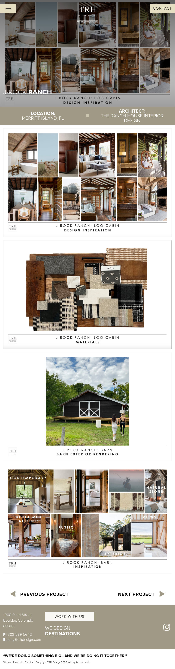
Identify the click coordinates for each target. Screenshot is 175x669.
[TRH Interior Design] (87, 12)
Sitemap (7, 662)
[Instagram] (167, 627)
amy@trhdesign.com (24, 639)
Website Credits (24, 662)
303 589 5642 (20, 634)
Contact (162, 8)
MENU (8, 8)
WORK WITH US (69, 616)
